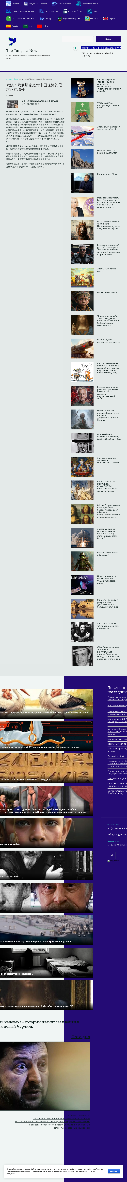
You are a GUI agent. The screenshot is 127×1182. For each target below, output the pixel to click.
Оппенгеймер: (115, 791)
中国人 (16, 79)
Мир (110, 778)
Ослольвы (113, 783)
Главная (9, 79)
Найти (108, 39)
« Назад (9, 95)
